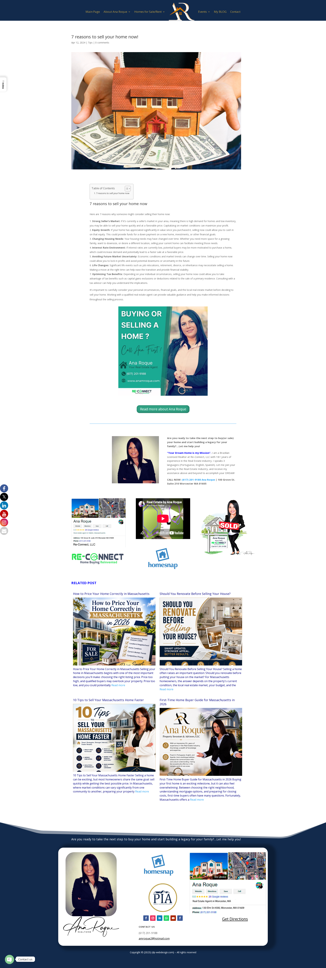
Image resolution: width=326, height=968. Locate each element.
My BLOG (220, 12)
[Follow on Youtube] (173, 918)
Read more (118, 685)
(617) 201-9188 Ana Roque (198, 479)
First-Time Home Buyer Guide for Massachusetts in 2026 (197, 702)
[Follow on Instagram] (153, 918)
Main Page (93, 12)
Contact (235, 12)
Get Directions (235, 919)
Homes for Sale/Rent (148, 12)
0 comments (102, 42)
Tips (90, 42)
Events (202, 12)
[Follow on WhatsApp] (166, 918)
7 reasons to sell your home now (113, 193)
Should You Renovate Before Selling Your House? (195, 594)
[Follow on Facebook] (146, 918)
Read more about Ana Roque (163, 409)
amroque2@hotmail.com (154, 938)
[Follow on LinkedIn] (159, 918)
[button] (3, 84)
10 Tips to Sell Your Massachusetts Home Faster (108, 700)
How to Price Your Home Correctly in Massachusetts (111, 594)
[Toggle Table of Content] (126, 188)
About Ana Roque (115, 12)
